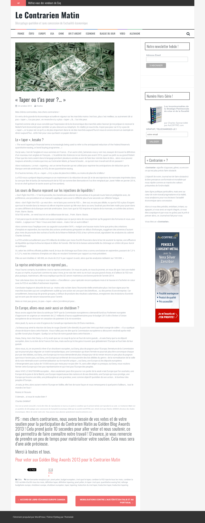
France (21, 33)
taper (67, 485)
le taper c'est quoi (92, 482)
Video (122, 33)
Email (50, 474)
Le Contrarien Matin (47, 15)
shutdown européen (55, 485)
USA (52, 33)
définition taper (51, 482)
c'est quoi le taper (83, 479)
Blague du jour (107, 33)
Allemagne (135, 33)
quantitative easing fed (110, 482)
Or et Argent (74, 33)
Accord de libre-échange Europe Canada (41, 499)
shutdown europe (39, 485)
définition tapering (66, 482)
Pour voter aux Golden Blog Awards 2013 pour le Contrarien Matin (67, 459)
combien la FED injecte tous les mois (107, 479)
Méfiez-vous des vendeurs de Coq (44, 3)
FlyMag (56, 517)
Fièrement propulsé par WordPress (29, 517)
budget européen (68, 479)
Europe (42, 33)
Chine (61, 33)
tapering (73, 485)
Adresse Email (153, 55)
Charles (39, 106)
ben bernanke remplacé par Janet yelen (43, 479)
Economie (90, 33)
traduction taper (104, 485)
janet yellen (79, 482)
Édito (31, 33)
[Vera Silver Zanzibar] (167, 277)
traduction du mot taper (87, 485)
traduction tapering (120, 485)
